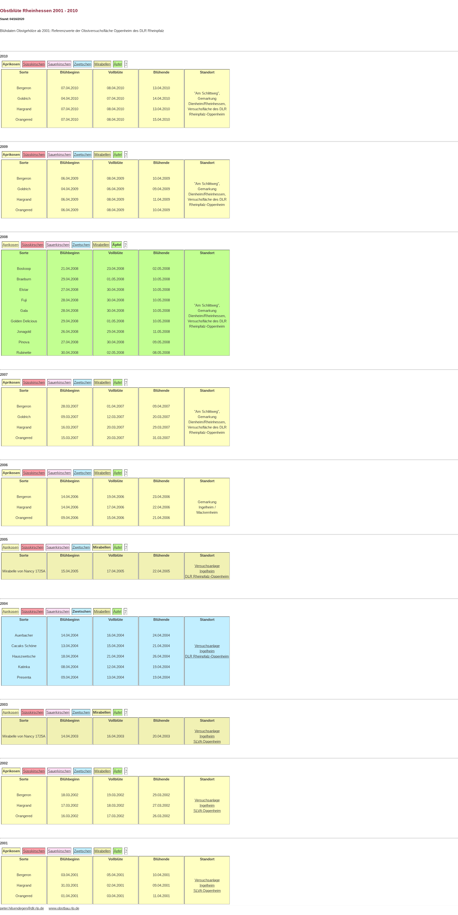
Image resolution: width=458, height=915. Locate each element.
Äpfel (118, 64)
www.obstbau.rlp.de (64, 908)
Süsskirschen (34, 64)
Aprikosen (10, 245)
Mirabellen (102, 64)
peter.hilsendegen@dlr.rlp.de (22, 908)
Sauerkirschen (59, 64)
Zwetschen (82, 64)
